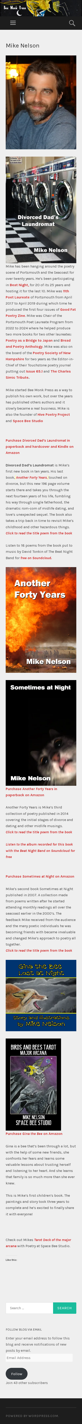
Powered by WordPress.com (32, 1416)
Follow (16, 1374)
